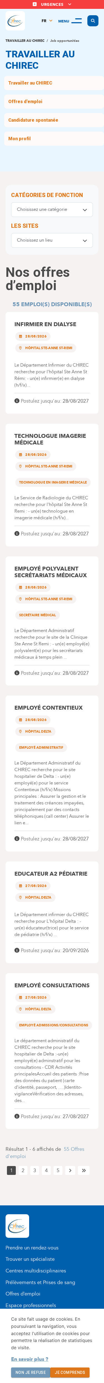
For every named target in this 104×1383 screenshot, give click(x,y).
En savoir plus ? (29, 1359)
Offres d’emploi (23, 1294)
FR (44, 21)
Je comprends (70, 1372)
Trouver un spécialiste (30, 1259)
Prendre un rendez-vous (32, 1248)
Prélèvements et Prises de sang (40, 1282)
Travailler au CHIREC (25, 41)
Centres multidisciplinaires (36, 1271)
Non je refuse (31, 1372)
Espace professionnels (31, 1305)
